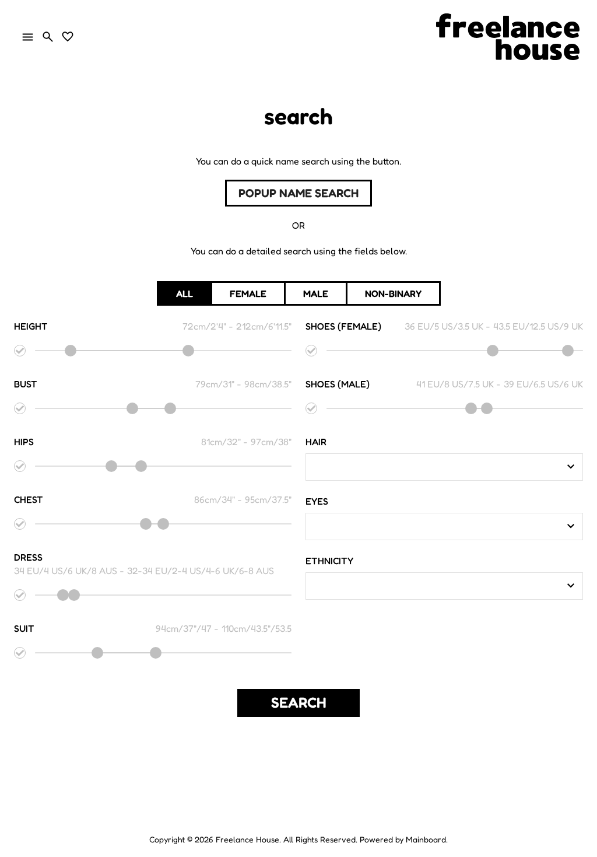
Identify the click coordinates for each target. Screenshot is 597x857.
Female (248, 293)
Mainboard (426, 839)
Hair (315, 441)
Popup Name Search (298, 193)
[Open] (571, 467)
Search (298, 702)
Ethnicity (329, 560)
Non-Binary (393, 293)
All (184, 293)
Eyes (316, 501)
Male (315, 293)
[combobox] (435, 467)
